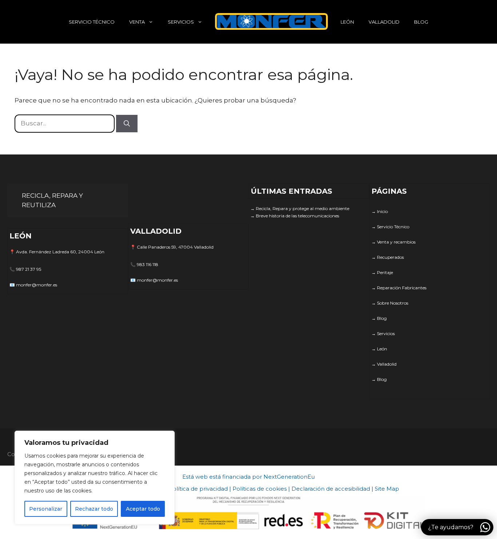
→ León (379, 348)
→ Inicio (379, 211)
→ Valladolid (384, 364)
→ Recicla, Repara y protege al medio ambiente (299, 208)
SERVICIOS (181, 22)
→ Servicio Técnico (390, 226)
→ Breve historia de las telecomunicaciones (294, 215)
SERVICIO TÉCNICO (92, 22)
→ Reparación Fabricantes (398, 287)
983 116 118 (147, 264)
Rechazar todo (94, 509)
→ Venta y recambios (393, 242)
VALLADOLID (384, 22)
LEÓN (347, 22)
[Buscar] (127, 123)
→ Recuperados (387, 257)
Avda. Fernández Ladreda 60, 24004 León (60, 251)
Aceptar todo (143, 509)
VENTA (137, 22)
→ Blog (379, 318)
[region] (95, 477)
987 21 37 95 (28, 269)
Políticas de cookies (259, 488)
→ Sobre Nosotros (389, 303)
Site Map (387, 488)
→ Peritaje (382, 272)
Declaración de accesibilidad (330, 488)
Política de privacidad (198, 488)
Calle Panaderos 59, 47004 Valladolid (175, 247)
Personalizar (45, 509)
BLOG (421, 22)
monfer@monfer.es (36, 284)
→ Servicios (383, 333)
